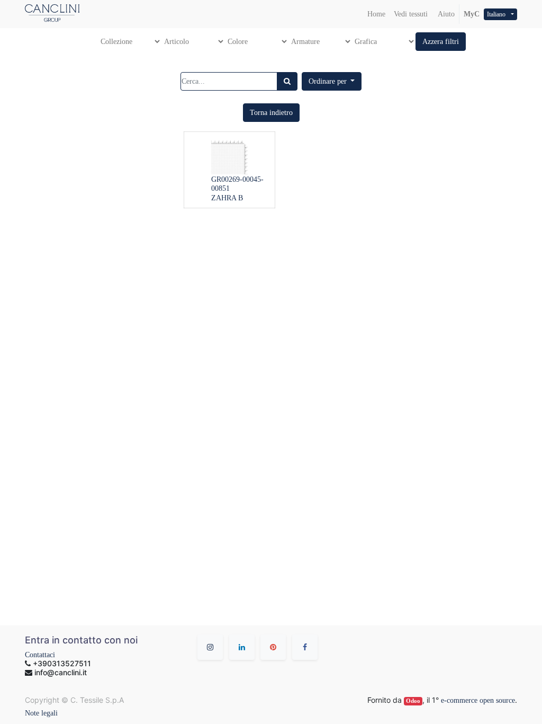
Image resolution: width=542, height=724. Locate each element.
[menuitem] (376, 14)
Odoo (413, 701)
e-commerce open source (478, 700)
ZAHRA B (227, 198)
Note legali (41, 713)
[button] (440, 41)
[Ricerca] (287, 81)
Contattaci (40, 655)
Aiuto (445, 14)
